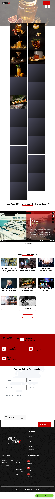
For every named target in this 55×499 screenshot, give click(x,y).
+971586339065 (11, 350)
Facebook (30, 463)
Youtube (30, 476)
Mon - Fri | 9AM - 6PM (13, 359)
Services (21, 3)
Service (30, 439)
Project (30, 441)
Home (12, 3)
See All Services (27, 316)
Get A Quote (46, 3)
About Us (16, 3)
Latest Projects (32, 3)
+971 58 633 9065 (30, 340)
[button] (44, 495)
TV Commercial (5, 465)
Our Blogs (39, 3)
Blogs (17, 474)
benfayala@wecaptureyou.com (43, 350)
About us (31, 446)
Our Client (31, 444)
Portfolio (26, 3)
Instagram (30, 470)
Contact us (31, 449)
